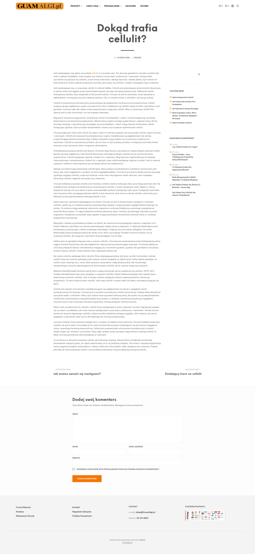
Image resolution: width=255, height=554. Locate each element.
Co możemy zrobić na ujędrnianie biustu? (181, 168)
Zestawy (144, 6)
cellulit (137, 58)
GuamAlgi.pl (127, 543)
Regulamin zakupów (81, 511)
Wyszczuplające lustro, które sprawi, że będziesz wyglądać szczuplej (184, 115)
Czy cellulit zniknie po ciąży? (185, 147)
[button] (221, 6)
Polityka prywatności (82, 516)
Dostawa (20, 511)
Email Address (136, 447)
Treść (75, 414)
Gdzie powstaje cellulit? (182, 123)
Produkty (75, 6)
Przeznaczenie (111, 6)
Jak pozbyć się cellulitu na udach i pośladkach (184, 194)
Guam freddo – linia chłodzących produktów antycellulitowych (182, 157)
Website (76, 458)
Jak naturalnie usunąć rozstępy (185, 109)
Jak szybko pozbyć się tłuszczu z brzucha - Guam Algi (186, 186)
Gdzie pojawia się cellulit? (183, 97)
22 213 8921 (142, 518)
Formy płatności (23, 507)
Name (75, 447)
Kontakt (76, 507)
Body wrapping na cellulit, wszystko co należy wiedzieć (185, 179)
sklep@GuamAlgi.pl (145, 512)
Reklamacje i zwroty (25, 516)
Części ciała (92, 6)
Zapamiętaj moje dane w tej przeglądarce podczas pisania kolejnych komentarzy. (117, 469)
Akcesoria (130, 6)
